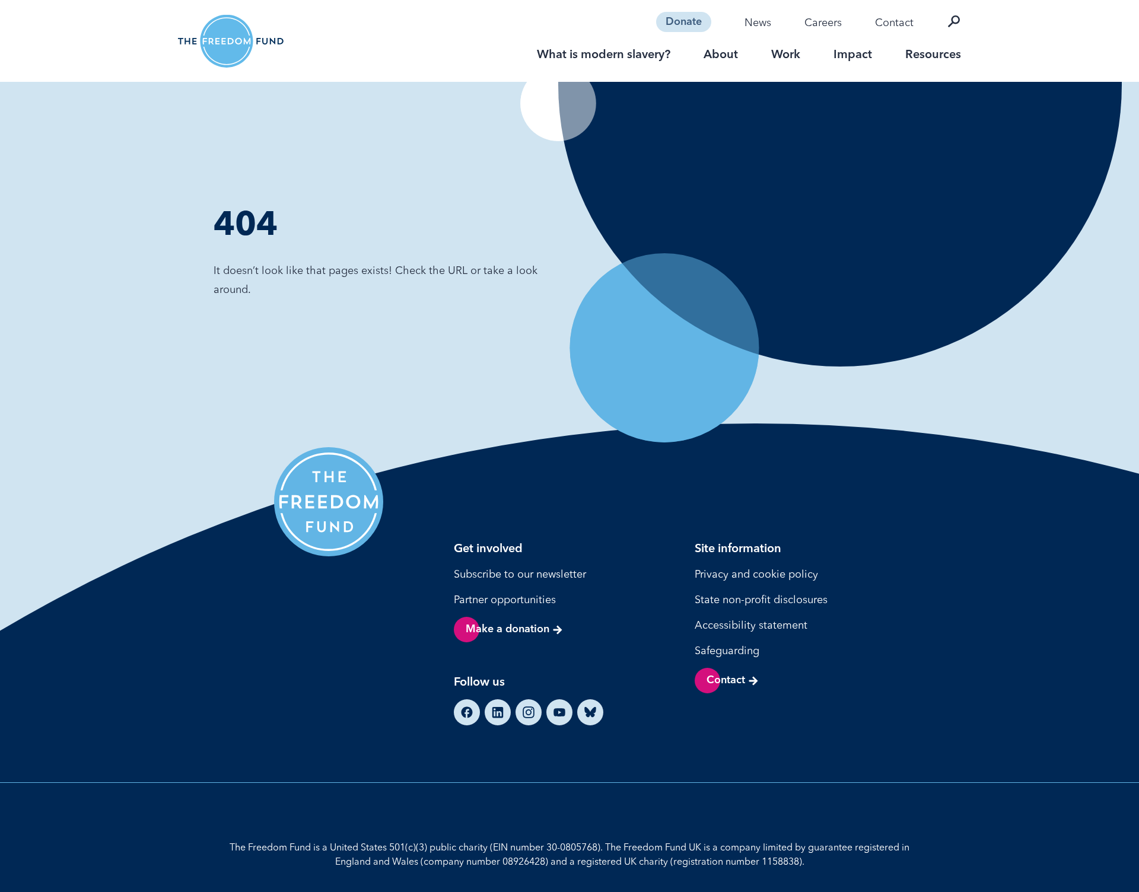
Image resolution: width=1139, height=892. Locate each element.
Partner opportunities (505, 599)
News (758, 22)
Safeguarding (727, 650)
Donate (684, 22)
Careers (823, 22)
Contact (894, 22)
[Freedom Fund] (231, 41)
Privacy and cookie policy (756, 574)
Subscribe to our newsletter (520, 574)
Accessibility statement (751, 625)
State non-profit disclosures (761, 599)
